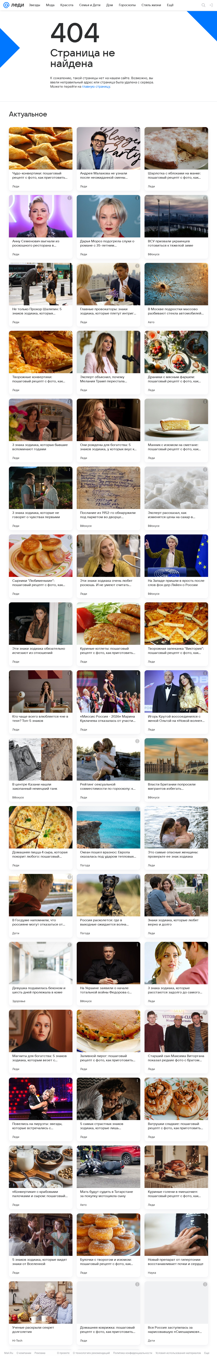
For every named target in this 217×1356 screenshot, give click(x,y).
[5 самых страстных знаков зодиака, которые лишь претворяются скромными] (108, 1109)
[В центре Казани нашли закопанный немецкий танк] (40, 770)
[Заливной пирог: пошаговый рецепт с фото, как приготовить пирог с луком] (108, 1041)
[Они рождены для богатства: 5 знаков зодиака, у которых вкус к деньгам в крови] (108, 430)
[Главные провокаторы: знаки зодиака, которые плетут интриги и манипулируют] (108, 295)
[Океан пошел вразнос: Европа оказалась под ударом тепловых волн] (108, 838)
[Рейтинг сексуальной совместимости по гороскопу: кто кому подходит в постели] (108, 770)
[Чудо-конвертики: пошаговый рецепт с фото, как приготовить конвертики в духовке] (40, 159)
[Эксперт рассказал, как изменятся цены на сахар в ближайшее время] (176, 498)
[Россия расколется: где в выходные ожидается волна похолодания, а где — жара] (108, 906)
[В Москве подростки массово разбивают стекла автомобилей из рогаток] (176, 295)
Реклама (40, 1353)
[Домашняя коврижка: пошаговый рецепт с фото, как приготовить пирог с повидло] (108, 1313)
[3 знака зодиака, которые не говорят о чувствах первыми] (40, 498)
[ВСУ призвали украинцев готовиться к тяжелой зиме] (176, 227)
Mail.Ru (8, 1353)
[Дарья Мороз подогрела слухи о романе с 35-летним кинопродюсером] (108, 227)
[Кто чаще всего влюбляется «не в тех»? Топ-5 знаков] (40, 702)
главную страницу (96, 86)
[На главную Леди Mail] (16, 5)
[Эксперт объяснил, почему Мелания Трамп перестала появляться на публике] (108, 362)
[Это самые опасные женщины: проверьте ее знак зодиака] (176, 838)
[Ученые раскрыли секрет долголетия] (40, 1313)
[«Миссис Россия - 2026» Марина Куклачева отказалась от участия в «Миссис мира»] (108, 702)
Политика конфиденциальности (132, 1353)
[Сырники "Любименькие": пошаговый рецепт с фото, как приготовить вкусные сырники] (40, 566)
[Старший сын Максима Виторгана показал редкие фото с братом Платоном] (176, 1041)
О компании (24, 1353)
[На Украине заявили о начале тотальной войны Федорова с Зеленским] (108, 973)
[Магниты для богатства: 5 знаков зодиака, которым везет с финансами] (40, 1041)
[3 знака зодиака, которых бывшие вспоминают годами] (40, 430)
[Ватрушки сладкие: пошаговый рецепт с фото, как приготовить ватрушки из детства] (176, 1109)
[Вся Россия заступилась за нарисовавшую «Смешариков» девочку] (176, 1313)
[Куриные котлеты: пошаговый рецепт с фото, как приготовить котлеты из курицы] (108, 634)
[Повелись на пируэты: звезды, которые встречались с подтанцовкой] (40, 1109)
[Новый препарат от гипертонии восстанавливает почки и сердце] (176, 1245)
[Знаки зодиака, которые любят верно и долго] (176, 906)
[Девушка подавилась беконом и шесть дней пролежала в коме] (40, 973)
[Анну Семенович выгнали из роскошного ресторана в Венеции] (40, 227)
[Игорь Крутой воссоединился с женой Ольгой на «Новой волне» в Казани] (176, 702)
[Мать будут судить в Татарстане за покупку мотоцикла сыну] (108, 1177)
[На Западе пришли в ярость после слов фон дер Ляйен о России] (176, 566)
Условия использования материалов (178, 1353)
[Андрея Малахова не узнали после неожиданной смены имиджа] (108, 159)
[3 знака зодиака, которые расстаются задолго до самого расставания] (176, 973)
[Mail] (6, 5)
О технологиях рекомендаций (91, 1353)
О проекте (63, 1353)
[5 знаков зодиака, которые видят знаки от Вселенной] (40, 1245)
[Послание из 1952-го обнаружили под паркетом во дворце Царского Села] (108, 498)
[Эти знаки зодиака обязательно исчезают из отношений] (40, 634)
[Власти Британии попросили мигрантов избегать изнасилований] (176, 770)
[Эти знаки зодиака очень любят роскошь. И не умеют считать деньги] (108, 566)
